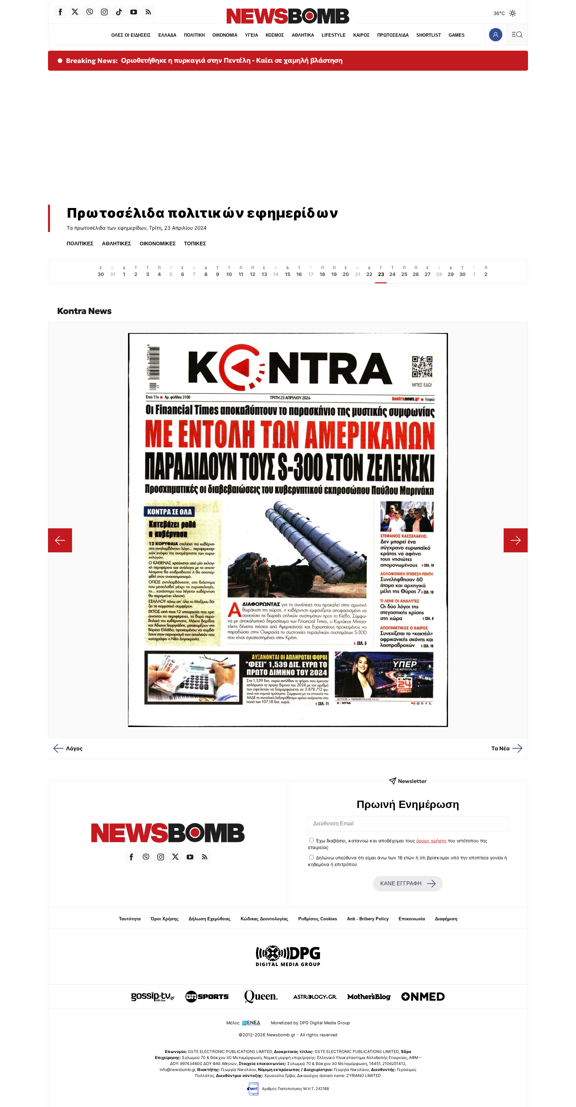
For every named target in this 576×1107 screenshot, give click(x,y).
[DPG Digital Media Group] (288, 956)
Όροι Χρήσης (165, 918)
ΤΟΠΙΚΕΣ (195, 243)
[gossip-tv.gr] (153, 996)
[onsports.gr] (207, 996)
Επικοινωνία (412, 918)
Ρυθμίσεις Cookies (317, 918)
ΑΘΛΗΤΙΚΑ (303, 35)
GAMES (457, 35)
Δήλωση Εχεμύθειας (210, 918)
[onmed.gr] (423, 996)
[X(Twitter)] (75, 12)
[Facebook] (60, 12)
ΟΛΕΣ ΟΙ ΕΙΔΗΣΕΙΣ (131, 35)
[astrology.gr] (315, 996)
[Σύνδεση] (495, 34)
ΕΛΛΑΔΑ (167, 35)
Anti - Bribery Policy (368, 918)
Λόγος (74, 748)
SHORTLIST (428, 35)
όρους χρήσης (431, 840)
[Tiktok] (119, 12)
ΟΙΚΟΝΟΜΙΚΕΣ (158, 243)
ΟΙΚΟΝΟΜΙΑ (224, 35)
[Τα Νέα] (515, 540)
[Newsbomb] (168, 834)
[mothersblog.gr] (369, 996)
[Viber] (89, 12)
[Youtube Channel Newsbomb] (133, 12)
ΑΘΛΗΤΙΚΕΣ (116, 243)
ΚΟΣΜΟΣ (275, 35)
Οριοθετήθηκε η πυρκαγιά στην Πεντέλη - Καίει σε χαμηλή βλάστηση (232, 60)
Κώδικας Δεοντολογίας (264, 918)
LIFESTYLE (334, 35)
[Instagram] (104, 12)
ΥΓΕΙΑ (251, 35)
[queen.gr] (261, 996)
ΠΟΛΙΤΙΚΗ (194, 35)
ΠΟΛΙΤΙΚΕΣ (80, 243)
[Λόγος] (60, 540)
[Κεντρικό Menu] (517, 34)
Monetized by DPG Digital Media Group (310, 1022)
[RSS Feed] (148, 12)
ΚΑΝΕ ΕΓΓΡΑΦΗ (401, 883)
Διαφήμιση (446, 918)
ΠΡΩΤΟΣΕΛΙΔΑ (393, 35)
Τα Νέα (500, 748)
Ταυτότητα (130, 918)
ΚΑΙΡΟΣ (361, 35)
